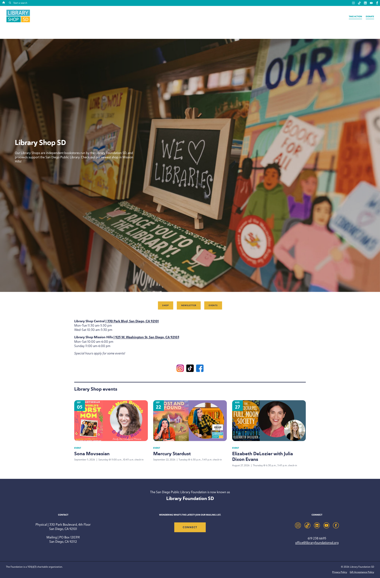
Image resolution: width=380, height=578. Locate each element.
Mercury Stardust (172, 454)
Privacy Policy (339, 572)
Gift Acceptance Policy (362, 572)
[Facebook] (200, 368)
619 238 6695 (317, 538)
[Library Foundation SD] (18, 22)
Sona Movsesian (92, 454)
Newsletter (188, 305)
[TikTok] (190, 368)
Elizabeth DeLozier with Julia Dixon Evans (262, 456)
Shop (165, 305)
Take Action (355, 16)
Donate (370, 16)
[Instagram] (180, 368)
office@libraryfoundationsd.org (317, 542)
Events (213, 305)
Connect (190, 527)
